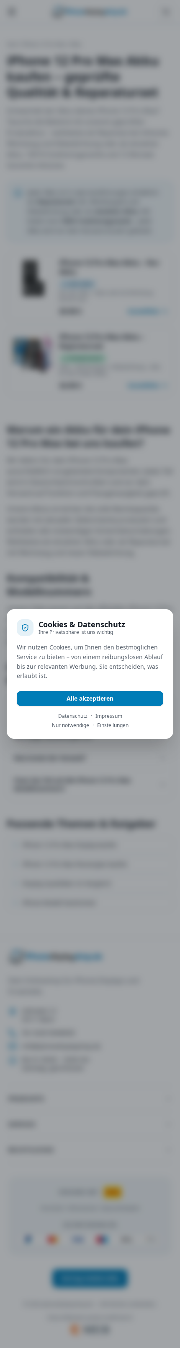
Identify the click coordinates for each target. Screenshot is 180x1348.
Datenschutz (72, 716)
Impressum (108, 716)
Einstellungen (113, 725)
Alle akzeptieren (90, 698)
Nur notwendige (70, 725)
